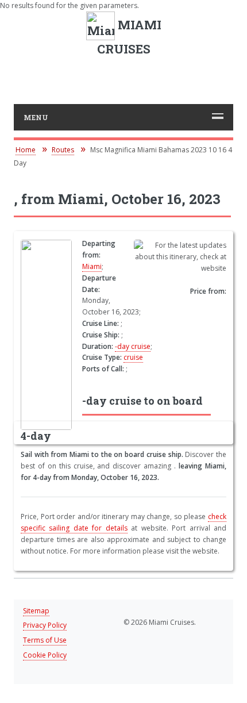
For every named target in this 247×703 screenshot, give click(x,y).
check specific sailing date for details (123, 522)
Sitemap (36, 611)
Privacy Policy (45, 625)
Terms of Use (45, 640)
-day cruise (132, 346)
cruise (133, 357)
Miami (92, 266)
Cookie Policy (45, 655)
